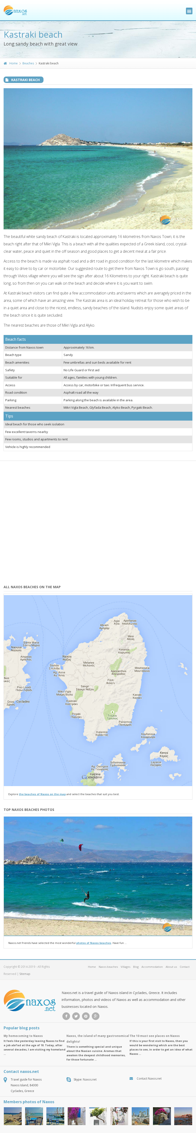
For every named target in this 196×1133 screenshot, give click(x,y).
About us (171, 966)
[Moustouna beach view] (34, 1116)
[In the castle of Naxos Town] (162, 1116)
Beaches (28, 63)
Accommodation (152, 966)
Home (13, 63)
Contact (185, 966)
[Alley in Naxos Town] (76, 1116)
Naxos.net (90, 1079)
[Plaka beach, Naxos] (13, 1116)
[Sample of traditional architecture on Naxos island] (119, 1116)
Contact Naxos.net (149, 1078)
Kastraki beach (25, 79)
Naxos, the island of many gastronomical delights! (97, 1039)
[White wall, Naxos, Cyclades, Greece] (98, 1116)
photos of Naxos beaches (93, 943)
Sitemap (24, 974)
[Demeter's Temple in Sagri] (140, 1116)
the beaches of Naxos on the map (42, 794)
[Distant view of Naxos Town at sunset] (183, 1116)
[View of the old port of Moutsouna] (55, 1116)
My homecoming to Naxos (23, 1036)
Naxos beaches (108, 966)
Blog (136, 966)
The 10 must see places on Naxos (155, 1036)
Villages (125, 966)
